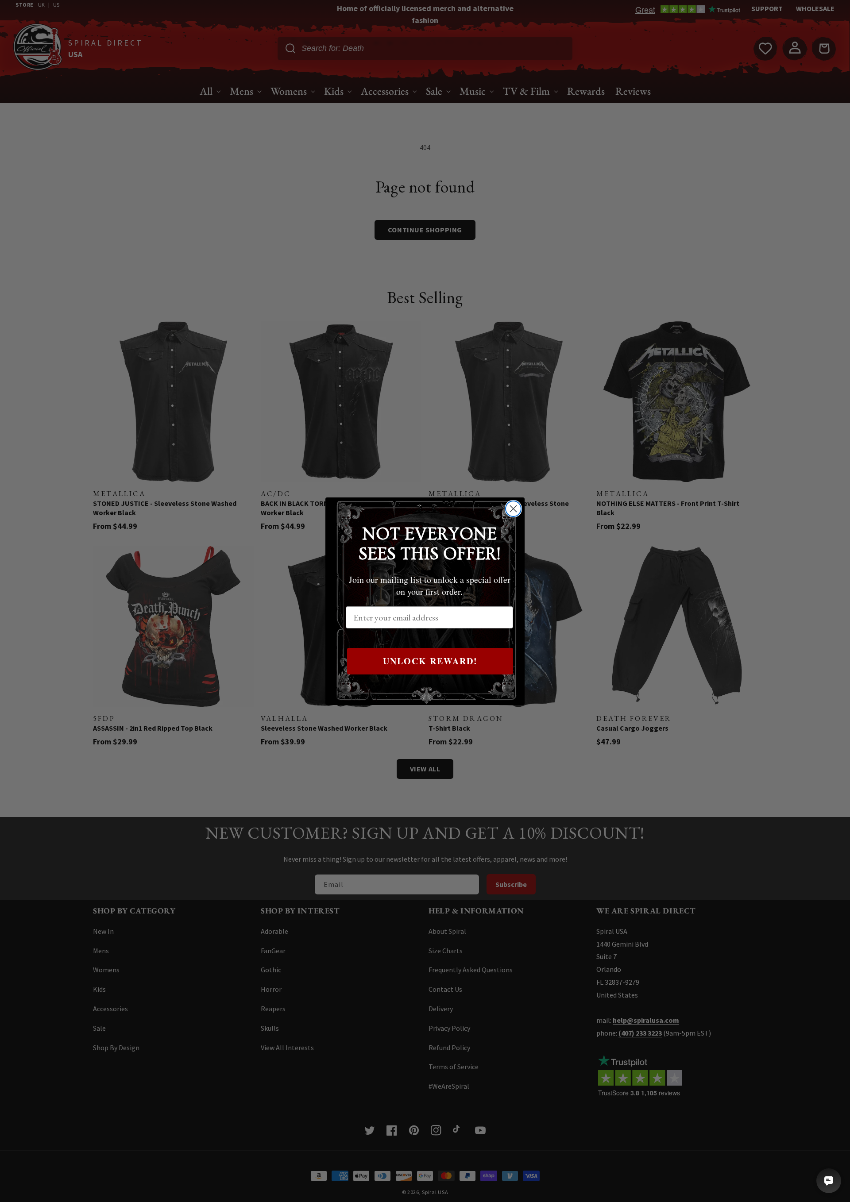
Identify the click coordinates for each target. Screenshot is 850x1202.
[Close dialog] (513, 508)
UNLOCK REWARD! (430, 661)
